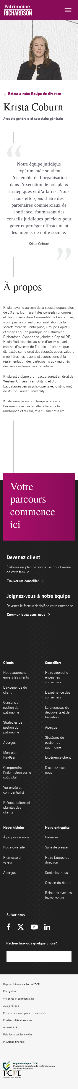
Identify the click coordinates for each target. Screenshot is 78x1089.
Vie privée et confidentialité (13, 789)
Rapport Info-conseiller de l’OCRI (22, 984)
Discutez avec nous (55, 770)
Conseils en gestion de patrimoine (12, 707)
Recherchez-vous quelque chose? (31, 943)
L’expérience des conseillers (57, 694)
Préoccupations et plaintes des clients (16, 807)
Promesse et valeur (12, 859)
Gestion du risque (58, 882)
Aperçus (9, 742)
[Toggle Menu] (68, 10)
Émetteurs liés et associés (17, 1020)
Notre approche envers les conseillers (56, 677)
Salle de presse (56, 847)
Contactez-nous (56, 872)
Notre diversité (14, 847)
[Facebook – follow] (9, 927)
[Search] (66, 956)
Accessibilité (10, 1027)
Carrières (51, 837)
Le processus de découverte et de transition (57, 712)
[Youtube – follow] (34, 927)
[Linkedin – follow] (47, 927)
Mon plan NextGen (10, 754)
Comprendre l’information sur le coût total (17, 772)
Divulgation (9, 991)
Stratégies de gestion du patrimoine (12, 727)
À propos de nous (16, 837)
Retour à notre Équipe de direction (34, 93)
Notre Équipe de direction (57, 859)
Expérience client (58, 757)
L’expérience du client (15, 689)
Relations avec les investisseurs (58, 895)
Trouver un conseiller (23, 580)
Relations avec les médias (17, 1034)
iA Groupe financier (14, 1042)
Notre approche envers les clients (16, 674)
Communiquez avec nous (26, 614)
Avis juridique (11, 1006)
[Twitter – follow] (20, 927)
